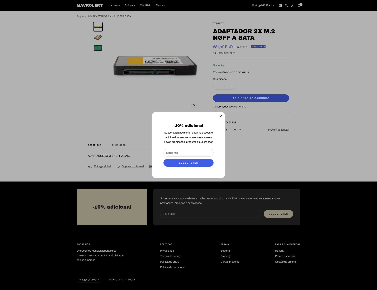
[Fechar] (221, 116)
